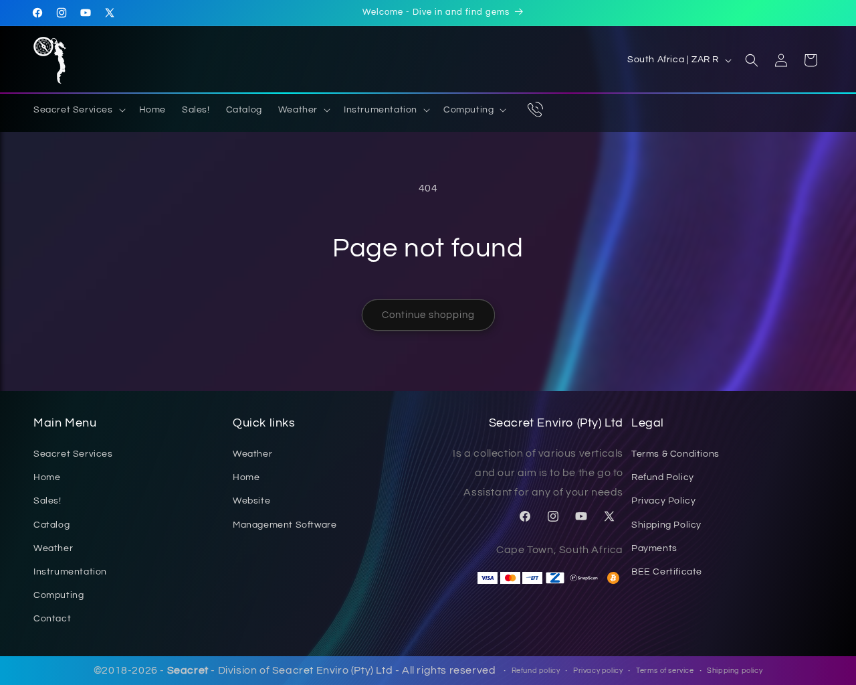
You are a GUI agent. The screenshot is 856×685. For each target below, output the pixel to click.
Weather (53, 548)
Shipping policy (734, 670)
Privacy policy (598, 670)
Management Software (284, 525)
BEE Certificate (666, 572)
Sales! (47, 501)
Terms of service (665, 670)
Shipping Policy (666, 525)
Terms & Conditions (675, 454)
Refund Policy (662, 478)
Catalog (51, 525)
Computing (58, 596)
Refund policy (536, 670)
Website (251, 501)
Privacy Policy (663, 501)
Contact (52, 619)
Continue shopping (428, 315)
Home (46, 478)
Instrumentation (70, 572)
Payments (654, 548)
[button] (78, 110)
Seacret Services (73, 454)
